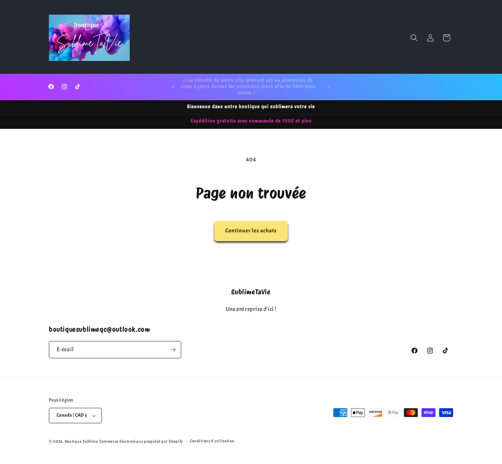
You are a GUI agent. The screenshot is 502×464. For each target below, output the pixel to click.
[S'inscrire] (173, 349)
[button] (414, 38)
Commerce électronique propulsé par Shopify (141, 441)
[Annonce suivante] (329, 87)
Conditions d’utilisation (212, 440)
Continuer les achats (251, 230)
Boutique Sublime (81, 441)
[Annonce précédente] (173, 87)
